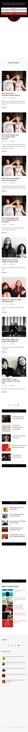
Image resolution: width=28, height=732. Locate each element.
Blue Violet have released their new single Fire (11, 179)
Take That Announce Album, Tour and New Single (15, 662)
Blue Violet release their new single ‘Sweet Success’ (10, 137)
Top (14, 729)
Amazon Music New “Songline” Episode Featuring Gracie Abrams (19, 607)
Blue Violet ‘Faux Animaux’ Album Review (11, 94)
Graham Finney (13, 97)
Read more (4, 107)
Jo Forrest (12, 141)
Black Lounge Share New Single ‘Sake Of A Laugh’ (15, 668)
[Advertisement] (14, 39)
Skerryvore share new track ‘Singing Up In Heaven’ (15, 674)
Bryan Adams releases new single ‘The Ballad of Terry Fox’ (20, 599)
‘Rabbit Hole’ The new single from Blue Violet (10, 261)
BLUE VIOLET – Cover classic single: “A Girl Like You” (10, 381)
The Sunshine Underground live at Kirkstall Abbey (17, 427)
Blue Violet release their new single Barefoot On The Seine (10, 220)
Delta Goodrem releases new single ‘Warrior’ (15, 656)
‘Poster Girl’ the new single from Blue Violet (11, 300)
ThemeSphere (22, 727)
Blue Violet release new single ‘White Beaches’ (10, 340)
